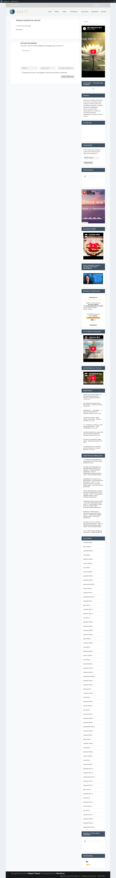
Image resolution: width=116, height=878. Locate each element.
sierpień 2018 (87, 735)
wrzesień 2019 (87, 680)
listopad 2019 (87, 672)
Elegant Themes (34, 873)
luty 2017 (86, 810)
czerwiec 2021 (87, 609)
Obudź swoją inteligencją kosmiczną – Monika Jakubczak (92, 531)
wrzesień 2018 (87, 731)
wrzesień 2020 (87, 630)
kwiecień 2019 (87, 701)
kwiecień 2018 (87, 752)
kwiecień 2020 (87, 651)
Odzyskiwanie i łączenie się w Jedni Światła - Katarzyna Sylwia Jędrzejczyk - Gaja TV (93, 480)
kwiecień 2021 (87, 613)
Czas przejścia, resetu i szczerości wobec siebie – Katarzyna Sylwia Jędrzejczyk (92, 484)
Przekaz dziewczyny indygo (23, 26)
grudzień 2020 (87, 622)
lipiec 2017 (86, 789)
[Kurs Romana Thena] (93, 278)
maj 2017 (86, 798)
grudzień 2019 (87, 668)
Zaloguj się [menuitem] (6, 1)
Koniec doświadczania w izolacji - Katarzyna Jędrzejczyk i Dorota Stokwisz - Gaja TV (93, 492)
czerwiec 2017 (87, 793)
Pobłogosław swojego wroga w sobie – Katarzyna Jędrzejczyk (92, 473)
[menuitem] (1, 1)
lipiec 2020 (86, 638)
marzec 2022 (87, 588)
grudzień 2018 (87, 718)
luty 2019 (86, 710)
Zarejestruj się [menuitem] (14, 1)
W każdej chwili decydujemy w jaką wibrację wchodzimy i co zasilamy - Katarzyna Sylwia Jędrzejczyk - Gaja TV (92, 469)
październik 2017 (88, 777)
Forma (56, 11)
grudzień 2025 (87, 576)
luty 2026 (86, 567)
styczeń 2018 (87, 764)
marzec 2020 (87, 655)
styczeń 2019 (87, 714)
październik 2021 (88, 597)
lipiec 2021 (86, 605)
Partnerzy (73, 11)
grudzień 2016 (87, 819)
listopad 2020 (87, 626)
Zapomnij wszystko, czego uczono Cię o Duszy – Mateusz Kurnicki (92, 419)
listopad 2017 (87, 773)
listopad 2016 (87, 823)
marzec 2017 (87, 806)
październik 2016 (88, 827)
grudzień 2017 (87, 768)
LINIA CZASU (84, 11)
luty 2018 (86, 760)
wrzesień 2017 (87, 781)
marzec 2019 (87, 705)
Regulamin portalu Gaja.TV (70, 876)
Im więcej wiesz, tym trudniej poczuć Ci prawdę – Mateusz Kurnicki (92, 448)
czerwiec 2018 (87, 743)
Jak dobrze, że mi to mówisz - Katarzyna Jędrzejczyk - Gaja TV (92, 522)
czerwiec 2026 (87, 551)
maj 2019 (86, 697)
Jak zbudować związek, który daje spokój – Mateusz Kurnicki (92, 404)
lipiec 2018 (86, 739)
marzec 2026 (87, 563)
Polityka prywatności (88, 876)
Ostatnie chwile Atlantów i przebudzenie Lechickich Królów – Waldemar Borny (93, 461)
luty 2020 (86, 659)
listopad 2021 (87, 592)
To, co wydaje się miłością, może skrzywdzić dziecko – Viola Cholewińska (92, 426)
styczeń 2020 (87, 664)
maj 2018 (86, 747)
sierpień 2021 (87, 601)
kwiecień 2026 (87, 559)
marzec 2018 (87, 756)
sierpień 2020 (87, 634)
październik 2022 (88, 584)
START (50, 11)
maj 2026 (86, 555)
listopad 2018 (87, 722)
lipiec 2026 (86, 546)
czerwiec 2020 (87, 643)
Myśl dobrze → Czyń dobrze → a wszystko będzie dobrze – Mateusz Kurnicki (92, 411)
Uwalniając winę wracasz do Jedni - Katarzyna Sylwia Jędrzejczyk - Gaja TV (93, 502)
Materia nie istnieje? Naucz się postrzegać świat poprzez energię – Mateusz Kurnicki (92, 396)
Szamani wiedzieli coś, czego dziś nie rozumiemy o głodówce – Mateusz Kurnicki (93, 433)
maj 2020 (86, 647)
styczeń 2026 (87, 572)
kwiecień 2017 (87, 802)
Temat (64, 11)
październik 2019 (88, 676)
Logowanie (94, 11)
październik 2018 (88, 726)
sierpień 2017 (87, 785)
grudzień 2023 (87, 580)
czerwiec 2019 (87, 693)
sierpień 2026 (87, 542)
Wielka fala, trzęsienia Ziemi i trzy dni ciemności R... (34, 5)
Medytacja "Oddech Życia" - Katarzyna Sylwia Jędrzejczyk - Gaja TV (92, 513)
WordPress (60, 873)
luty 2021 (86, 618)
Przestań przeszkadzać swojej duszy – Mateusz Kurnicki (92, 440)
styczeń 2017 (87, 814)
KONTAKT (103, 11)
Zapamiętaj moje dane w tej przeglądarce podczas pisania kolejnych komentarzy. (44, 72)
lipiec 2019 (86, 689)
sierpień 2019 (87, 685)
